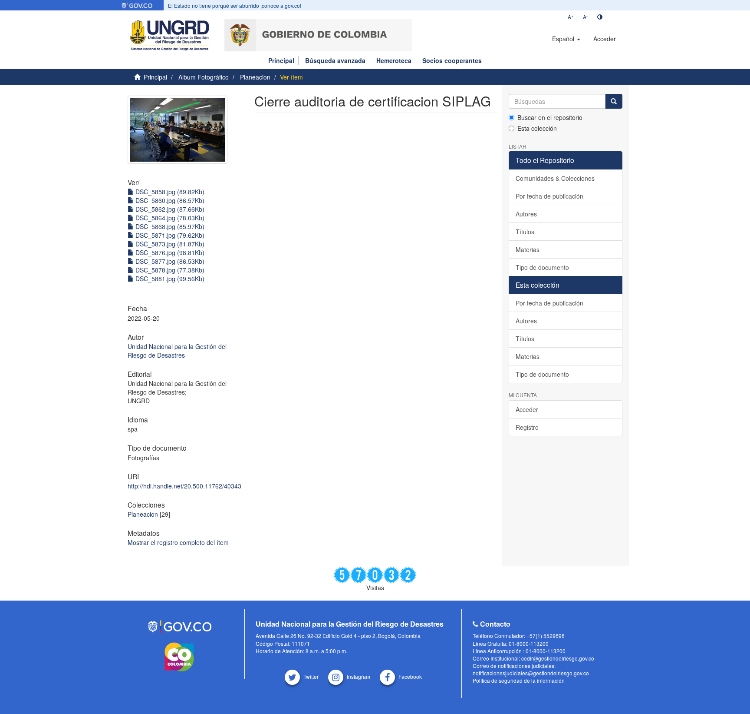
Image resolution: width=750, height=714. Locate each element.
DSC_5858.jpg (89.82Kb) (169, 191)
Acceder (527, 409)
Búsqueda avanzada (335, 60)
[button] (566, 39)
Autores (526, 213)
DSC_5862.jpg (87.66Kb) (169, 209)
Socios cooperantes (452, 60)
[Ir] (613, 101)
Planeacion (255, 77)
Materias (527, 249)
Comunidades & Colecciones (555, 178)
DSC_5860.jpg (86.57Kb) (169, 200)
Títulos (525, 231)
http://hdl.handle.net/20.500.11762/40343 (184, 486)
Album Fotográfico (203, 77)
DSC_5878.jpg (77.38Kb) (169, 270)
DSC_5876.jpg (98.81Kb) (169, 252)
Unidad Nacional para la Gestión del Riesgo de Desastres (177, 350)
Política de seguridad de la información (519, 680)
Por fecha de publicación (549, 196)
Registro (527, 427)
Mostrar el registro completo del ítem (178, 542)
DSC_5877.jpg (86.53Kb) (169, 261)
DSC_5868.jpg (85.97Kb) (169, 226)
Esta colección (537, 128)
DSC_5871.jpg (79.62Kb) (169, 235)
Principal (281, 60)
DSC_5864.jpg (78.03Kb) (169, 217)
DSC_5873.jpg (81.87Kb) (169, 243)
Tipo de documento (542, 267)
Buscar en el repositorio (549, 117)
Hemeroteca (393, 60)
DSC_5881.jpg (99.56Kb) (169, 278)
